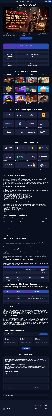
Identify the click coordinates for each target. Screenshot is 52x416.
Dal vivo (19, 74)
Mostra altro (26, 348)
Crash (31, 74)
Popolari (8, 74)
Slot (42, 74)
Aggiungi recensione (44, 334)
